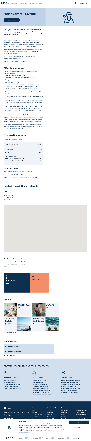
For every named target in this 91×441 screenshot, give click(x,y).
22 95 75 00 (9, 197)
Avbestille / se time (37, 414)
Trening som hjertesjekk (50, 305)
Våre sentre (24, 3)
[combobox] (75, 3)
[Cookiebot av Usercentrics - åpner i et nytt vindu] (9, 438)
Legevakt (49, 410)
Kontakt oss (79, 407)
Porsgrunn (14, 264)
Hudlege (63, 414)
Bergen (11, 262)
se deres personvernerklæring (39, 429)
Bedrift (32, 3)
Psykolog (63, 416)
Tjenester (15, 3)
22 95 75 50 (8, 174)
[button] (45, 227)
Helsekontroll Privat (13, 347)
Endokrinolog (64, 410)
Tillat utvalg (79, 427)
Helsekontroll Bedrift (13, 352)
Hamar (5, 266)
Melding (7, 199)
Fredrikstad (18, 262)
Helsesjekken (50, 412)
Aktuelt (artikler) (36, 416)
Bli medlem (35, 412)
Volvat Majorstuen (25, 171)
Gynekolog (64, 412)
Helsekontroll (4, 7)
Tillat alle (79, 422)
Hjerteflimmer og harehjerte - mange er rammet (38, 320)
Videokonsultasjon (80, 412)
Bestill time (64, 407)
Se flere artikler (9, 333)
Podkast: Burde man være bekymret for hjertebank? (9, 321)
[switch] (41, 438)
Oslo (5, 262)
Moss (7, 264)
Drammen (27, 262)
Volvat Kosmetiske (51, 416)
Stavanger (22, 264)
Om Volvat (40, 3)
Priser (33, 410)
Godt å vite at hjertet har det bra (24, 305)
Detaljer (75, 438)
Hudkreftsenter (51, 414)
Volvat (34, 407)
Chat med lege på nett (81, 410)
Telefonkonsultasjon (81, 414)
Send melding (79, 416)
